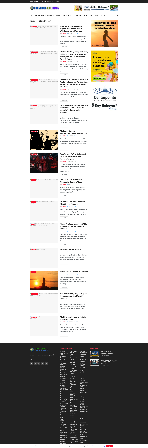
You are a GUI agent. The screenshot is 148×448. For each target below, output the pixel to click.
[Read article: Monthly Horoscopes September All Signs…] (94, 354)
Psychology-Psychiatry (83, 400)
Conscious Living (40, 15)
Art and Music (63, 375)
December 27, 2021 (72, 33)
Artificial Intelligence (63, 377)
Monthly (82, 370)
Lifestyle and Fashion (73, 430)
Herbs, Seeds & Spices (74, 400)
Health (70, 15)
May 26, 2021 (70, 161)
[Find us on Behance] (42, 363)
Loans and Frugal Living (73, 433)
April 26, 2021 (71, 206)
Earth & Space (63, 435)
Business (62, 393)
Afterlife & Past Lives (64, 354)
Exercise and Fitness (73, 358)
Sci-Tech (103, 15)
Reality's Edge (83, 409)
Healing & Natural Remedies (72, 394)
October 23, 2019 (71, 321)
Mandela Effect (74, 439)
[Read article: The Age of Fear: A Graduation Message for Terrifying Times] (44, 188)
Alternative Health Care (63, 360)
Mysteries (82, 373)
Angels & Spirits (62, 367)
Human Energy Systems (73, 411)
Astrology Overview (62, 386)
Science (82, 416)
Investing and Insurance (73, 421)
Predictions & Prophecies (83, 393)
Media (85, 15)
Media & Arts (83, 354)
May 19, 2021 (70, 184)
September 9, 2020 (72, 301)
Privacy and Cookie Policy (98, 446)
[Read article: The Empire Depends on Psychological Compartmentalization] (44, 140)
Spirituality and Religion (84, 424)
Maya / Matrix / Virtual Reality (83, 352)
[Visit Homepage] (44, 8)
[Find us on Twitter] (35, 363)
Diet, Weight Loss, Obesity (63, 425)
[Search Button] (117, 15)
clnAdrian (63, 33)
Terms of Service (55, 1)
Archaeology (63, 373)
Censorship (63, 397)
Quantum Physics (82, 403)
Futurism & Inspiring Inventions (73, 375)
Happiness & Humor (73, 390)
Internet (72, 415)
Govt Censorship (73, 381)
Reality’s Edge (94, 15)
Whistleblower (83, 440)
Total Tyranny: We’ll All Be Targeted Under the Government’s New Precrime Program (73, 156)
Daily (61, 422)
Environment (63, 443)
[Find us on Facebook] (31, 363)
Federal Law (73, 366)
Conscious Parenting (63, 412)
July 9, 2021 (70, 135)
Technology (83, 429)
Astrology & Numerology (63, 383)
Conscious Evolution (63, 406)
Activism (33, 179)
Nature (81, 375)
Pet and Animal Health (83, 386)
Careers (62, 395)
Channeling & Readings (63, 400)
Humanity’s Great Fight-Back (70, 249)
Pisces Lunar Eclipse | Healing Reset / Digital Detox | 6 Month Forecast (109, 361)
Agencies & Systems (63, 357)
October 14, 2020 (71, 251)
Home (31, 15)
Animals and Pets (63, 370)
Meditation (82, 361)
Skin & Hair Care (82, 419)
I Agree (109, 446)
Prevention (82, 397)
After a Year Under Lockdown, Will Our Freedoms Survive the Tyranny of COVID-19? (74, 226)
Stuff (81, 427)
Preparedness (83, 395)
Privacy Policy (43, 1)
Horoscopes (78, 15)
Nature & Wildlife (82, 377)
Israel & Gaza (73, 424)
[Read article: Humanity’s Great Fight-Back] (44, 258)
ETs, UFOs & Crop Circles (73, 355)
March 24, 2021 (71, 231)
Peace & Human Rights (84, 383)
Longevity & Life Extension (73, 436)
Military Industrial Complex (82, 364)
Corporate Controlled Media (63, 416)
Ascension (63, 380)
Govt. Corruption (73, 384)
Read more (65, 46)
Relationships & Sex (84, 412)
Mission (31, 1)
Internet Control (72, 418)
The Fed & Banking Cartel (83, 432)
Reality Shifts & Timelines (84, 407)
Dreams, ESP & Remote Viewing (64, 429)
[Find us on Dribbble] (46, 363)
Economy (50, 15)
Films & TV (72, 368)
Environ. (57, 15)
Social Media (83, 422)
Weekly (81, 438)
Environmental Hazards (73, 352)
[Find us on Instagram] (38, 363)
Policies (82, 388)
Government (34, 26)
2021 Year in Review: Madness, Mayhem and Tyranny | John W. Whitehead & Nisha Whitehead (71, 28)
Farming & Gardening (72, 362)
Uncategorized (83, 436)
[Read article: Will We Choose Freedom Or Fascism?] (44, 280)
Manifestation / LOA (74, 442)
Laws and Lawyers (72, 427)
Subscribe (49, 1)
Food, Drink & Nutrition (73, 371)
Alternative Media (63, 364)
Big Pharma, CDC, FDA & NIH (64, 389)
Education (62, 441)
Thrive (81, 434)
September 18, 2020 (72, 274)
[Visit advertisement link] (96, 8)
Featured (72, 364)
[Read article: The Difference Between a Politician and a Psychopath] (44, 326)
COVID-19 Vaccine (62, 420)
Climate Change (64, 403)
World (81, 442)
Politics (82, 390)
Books (61, 391)
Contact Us (36, 1)
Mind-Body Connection (83, 368)
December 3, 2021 (71, 61)
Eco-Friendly (63, 437)
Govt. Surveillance (73, 387)
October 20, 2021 (71, 89)
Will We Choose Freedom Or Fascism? (74, 272)
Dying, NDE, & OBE (63, 433)
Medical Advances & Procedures (83, 358)
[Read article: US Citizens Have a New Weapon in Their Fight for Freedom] (44, 210)
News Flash (82, 380)
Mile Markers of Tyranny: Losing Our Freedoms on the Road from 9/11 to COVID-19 (73, 296)
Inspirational (73, 413)
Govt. (64, 15)
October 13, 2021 (71, 114)
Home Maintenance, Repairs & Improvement (73, 404)
